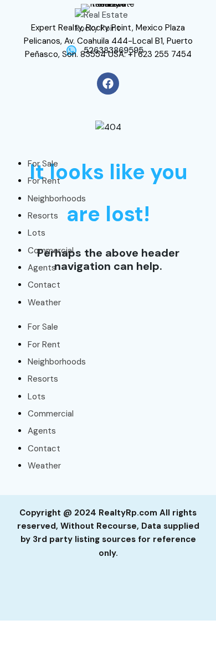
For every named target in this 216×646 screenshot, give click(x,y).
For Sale (43, 163)
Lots (36, 232)
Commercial (51, 250)
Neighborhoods (57, 198)
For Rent (44, 180)
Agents (42, 267)
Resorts (43, 215)
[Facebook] (108, 83)
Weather (44, 302)
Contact (44, 284)
